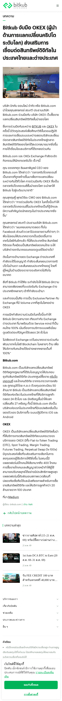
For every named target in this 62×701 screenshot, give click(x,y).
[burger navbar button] (57, 5)
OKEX (50, 126)
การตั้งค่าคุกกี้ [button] (31, 694)
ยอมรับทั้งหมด (31, 685)
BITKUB (36, 126)
